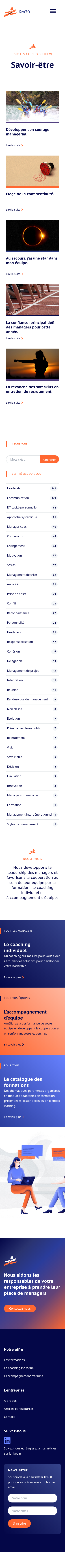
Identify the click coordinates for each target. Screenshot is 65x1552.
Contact (9, 1417)
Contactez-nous (20, 1309)
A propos (10, 1400)
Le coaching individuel (19, 1368)
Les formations (14, 1360)
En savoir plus (12, 977)
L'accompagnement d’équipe (23, 1376)
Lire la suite (13, 145)
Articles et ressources (19, 1409)
